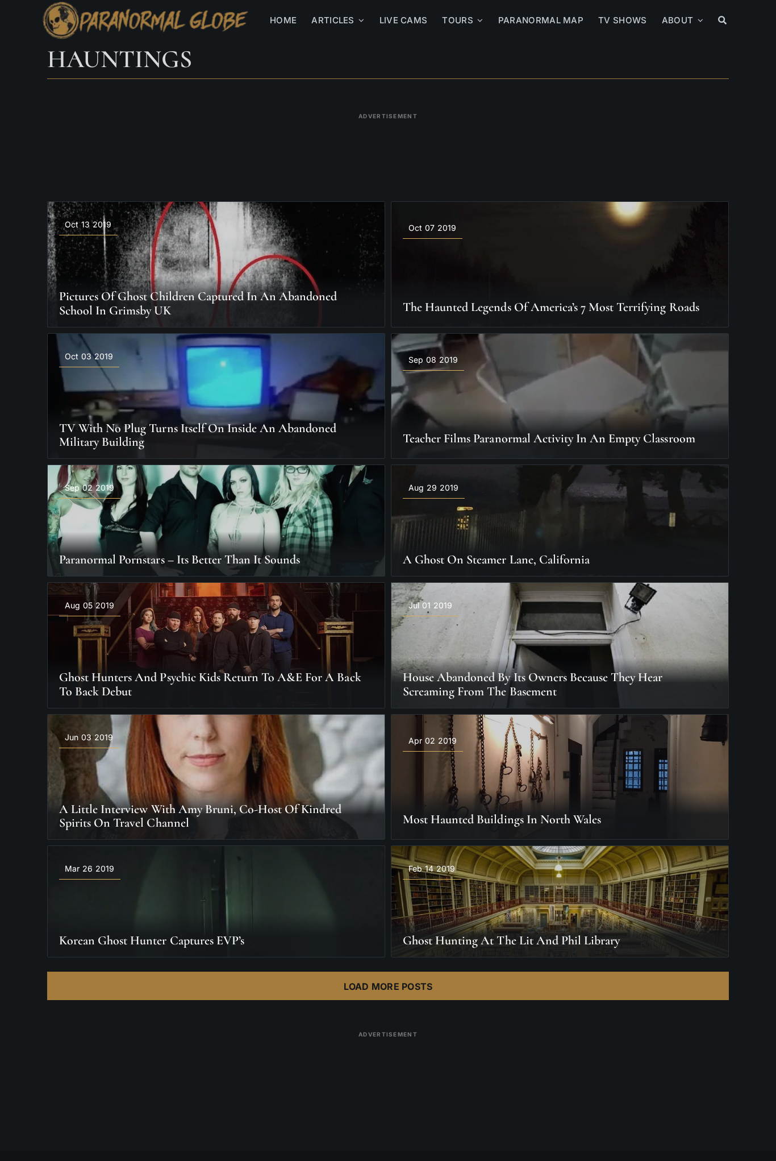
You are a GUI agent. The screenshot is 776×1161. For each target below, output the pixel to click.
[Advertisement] (388, 150)
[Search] (722, 20)
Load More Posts (388, 986)
